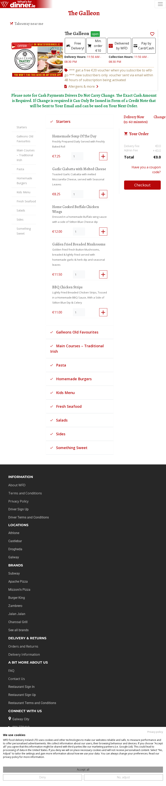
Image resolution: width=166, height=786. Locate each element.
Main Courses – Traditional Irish (26, 155)
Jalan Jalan (16, 614)
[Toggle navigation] (160, 4)
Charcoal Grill (18, 622)
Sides (20, 219)
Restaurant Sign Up (22, 695)
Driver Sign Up (18, 509)
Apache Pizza (18, 581)
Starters (22, 127)
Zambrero (15, 606)
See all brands (18, 630)
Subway (14, 573)
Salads (21, 210)
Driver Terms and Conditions (28, 517)
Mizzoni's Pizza (19, 590)
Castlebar (15, 541)
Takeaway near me (29, 23)
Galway (13, 557)
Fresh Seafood (26, 201)
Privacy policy (155, 732)
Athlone (13, 533)
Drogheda (15, 549)
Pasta (20, 169)
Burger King (16, 598)
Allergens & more (82, 86)
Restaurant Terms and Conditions (32, 703)
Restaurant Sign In (21, 687)
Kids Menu (23, 192)
